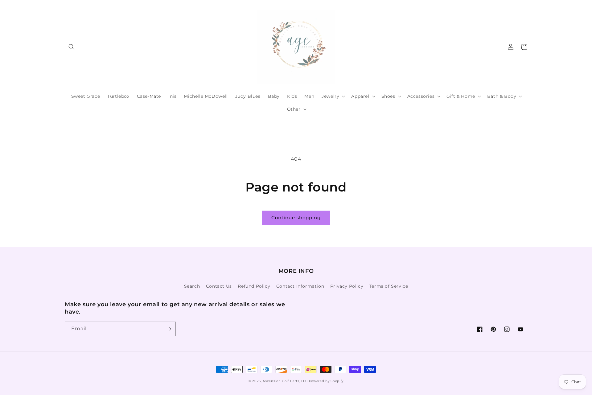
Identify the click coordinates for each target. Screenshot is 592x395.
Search (192, 286)
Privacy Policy (346, 286)
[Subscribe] (168, 329)
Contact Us (219, 286)
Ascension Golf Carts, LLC (285, 381)
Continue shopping (296, 217)
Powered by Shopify (326, 381)
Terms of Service (388, 286)
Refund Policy (254, 286)
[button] (71, 47)
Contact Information (300, 286)
